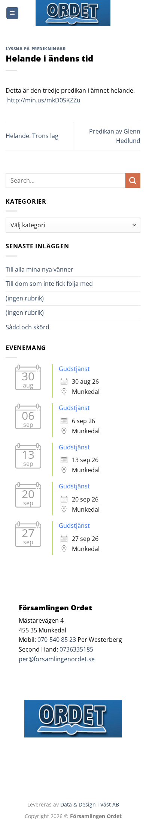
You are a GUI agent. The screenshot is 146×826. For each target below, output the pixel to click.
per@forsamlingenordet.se (57, 659)
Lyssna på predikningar (36, 48)
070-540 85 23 (56, 639)
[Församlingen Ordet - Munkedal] (73, 13)
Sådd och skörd (27, 327)
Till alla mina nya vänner (46, 269)
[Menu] (12, 13)
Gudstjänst (74, 369)
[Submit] (132, 180)
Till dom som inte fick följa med (49, 283)
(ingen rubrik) (25, 298)
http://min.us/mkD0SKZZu (43, 100)
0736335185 (76, 649)
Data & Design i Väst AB (89, 804)
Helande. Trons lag (32, 136)
